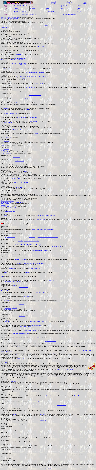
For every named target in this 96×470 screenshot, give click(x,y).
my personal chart (20, 358)
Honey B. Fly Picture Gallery (21, 182)
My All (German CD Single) (34, 244)
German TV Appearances (55, 246)
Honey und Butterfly (34, 401)
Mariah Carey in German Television (20, 333)
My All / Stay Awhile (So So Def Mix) (47, 215)
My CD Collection (38, 83)
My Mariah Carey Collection (15, 178)
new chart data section (25, 326)
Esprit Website (40, 46)
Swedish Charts (33, 117)
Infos (85, 2)
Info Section (26, 99)
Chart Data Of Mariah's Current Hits (9, 18)
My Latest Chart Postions (34, 268)
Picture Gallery (30, 254)
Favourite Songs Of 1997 (11, 308)
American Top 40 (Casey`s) (32, 121)
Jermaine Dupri (16, 157)
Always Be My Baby (6, 153)
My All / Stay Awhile (41, 219)
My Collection (5, 68)
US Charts (6, 141)
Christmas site (23, 64)
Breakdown (22, 316)
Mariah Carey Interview (36, 337)
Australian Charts (21, 117)
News (4, 19)
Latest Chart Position (47, 395)
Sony (17, 354)
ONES (27, 109)
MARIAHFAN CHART (53, 2)
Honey (14, 285)
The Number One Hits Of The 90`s (40, 250)
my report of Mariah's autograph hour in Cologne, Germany (31, 263)
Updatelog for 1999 (5, 27)
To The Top (48, 468)
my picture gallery (18, 54)
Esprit (25, 171)
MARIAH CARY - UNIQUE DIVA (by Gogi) (12, 59)
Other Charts (6, 300)
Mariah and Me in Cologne (7, 201)
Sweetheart (18, 102)
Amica (32, 224)
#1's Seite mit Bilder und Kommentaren (35, 72)
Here (2, 276)
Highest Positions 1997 (50, 341)
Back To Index (48, 25)
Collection (4, 145)
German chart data (7, 137)
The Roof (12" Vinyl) (20, 244)
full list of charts (11, 268)
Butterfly (85, 3)
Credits (36, 133)
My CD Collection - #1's (37, 91)
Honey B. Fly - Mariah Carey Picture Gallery (12, 202)
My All (24, 68)
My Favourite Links (20, 58)
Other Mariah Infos (5, 206)
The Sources (32, 237)
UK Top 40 (76, 395)
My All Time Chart (20, 76)
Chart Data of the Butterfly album (11, 113)
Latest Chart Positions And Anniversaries (10, 17)
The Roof (21, 304)
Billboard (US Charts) (7, 122)
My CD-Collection (69, 369)
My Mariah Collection (20, 259)
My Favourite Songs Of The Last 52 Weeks (37, 76)
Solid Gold (42, 414)
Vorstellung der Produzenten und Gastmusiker (40, 321)
